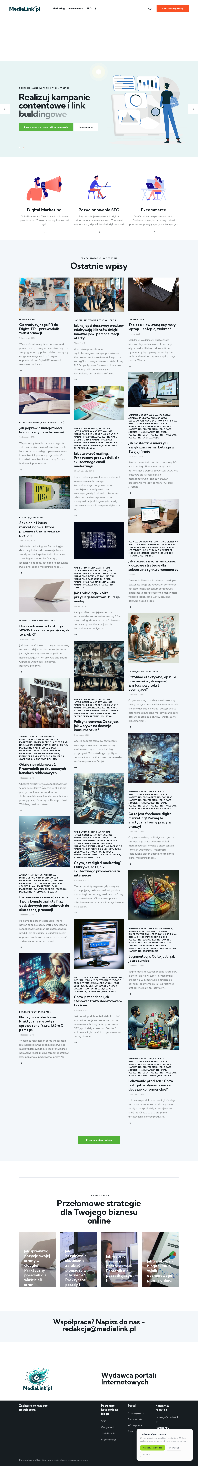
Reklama (52, 759)
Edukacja (24, 517)
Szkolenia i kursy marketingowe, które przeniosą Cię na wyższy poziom (39, 529)
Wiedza (23, 621)
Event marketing (153, 435)
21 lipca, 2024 (80, 606)
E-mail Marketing (149, 432)
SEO (101, 986)
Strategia (111, 445)
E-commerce (153, 209)
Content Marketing (46, 745)
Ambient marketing (140, 415)
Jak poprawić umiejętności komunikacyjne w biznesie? (41, 430)
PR (33, 319)
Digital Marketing (44, 209)
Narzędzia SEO (114, 977)
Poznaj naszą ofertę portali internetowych (46, 127)
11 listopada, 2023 (136, 694)
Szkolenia (37, 517)
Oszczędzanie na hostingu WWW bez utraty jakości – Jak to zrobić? (44, 630)
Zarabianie (44, 1012)
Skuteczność (151, 438)
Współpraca (163, 808)
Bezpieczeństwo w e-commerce (147, 542)
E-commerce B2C (156, 547)
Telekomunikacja (84, 448)
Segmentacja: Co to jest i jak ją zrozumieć (151, 958)
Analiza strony (154, 421)
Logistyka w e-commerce (157, 550)
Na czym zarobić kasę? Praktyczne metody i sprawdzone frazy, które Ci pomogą (41, 1023)
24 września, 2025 (27, 338)
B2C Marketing (152, 426)
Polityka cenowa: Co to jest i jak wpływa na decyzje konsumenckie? (97, 725)
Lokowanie (164, 1075)
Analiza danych (162, 415)
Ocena (132, 671)
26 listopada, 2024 (27, 437)
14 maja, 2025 (134, 334)
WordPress (109, 991)
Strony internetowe (42, 621)
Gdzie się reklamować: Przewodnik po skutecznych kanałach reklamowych (42, 768)
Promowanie (112, 854)
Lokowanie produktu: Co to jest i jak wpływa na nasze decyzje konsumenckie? (150, 1085)
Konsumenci (150, 1075)
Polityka (106, 716)
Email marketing (98, 582)
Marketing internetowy (89, 854)
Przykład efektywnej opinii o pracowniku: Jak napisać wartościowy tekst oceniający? (152, 683)
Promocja (40, 892)
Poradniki (34, 423)
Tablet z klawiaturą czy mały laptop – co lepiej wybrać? (152, 327)
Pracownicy (153, 671)
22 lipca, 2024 (134, 574)
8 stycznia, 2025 (135, 456)
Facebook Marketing (101, 585)
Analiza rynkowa (139, 418)
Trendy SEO (94, 991)
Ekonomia (112, 710)
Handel (78, 320)
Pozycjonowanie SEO (99, 209)
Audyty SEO (81, 977)
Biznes (23, 423)
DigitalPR (25, 319)
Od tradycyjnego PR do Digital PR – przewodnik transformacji (39, 329)
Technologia (136, 319)
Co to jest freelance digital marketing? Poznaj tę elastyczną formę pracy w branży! (150, 820)
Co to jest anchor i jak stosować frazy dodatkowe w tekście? (98, 1001)
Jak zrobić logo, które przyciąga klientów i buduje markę (97, 597)
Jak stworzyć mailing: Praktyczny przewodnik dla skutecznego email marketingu (96, 459)
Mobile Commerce (139, 553)
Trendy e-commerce (140, 556)
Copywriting (97, 977)
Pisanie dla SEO (89, 986)
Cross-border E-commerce (155, 544)
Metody (32, 1012)
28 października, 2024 (84, 471)
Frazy (22, 1012)
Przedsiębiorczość (52, 423)
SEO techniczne (94, 989)
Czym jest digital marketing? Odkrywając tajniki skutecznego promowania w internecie (98, 869)
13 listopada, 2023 (27, 639)
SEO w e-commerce (162, 553)
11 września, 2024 (27, 540)
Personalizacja (106, 320)
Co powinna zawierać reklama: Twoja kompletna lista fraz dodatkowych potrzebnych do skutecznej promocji (44, 903)
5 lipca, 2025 (79, 343)
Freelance (149, 808)
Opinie (141, 671)
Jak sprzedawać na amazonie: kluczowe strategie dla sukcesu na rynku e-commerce (153, 565)
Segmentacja (150, 951)
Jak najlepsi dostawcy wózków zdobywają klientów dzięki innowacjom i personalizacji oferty (99, 331)
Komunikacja (96, 445)
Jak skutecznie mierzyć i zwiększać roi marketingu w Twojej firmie (151, 447)
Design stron (96, 576)
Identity (79, 587)
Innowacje (90, 320)
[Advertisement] (99, 39)
